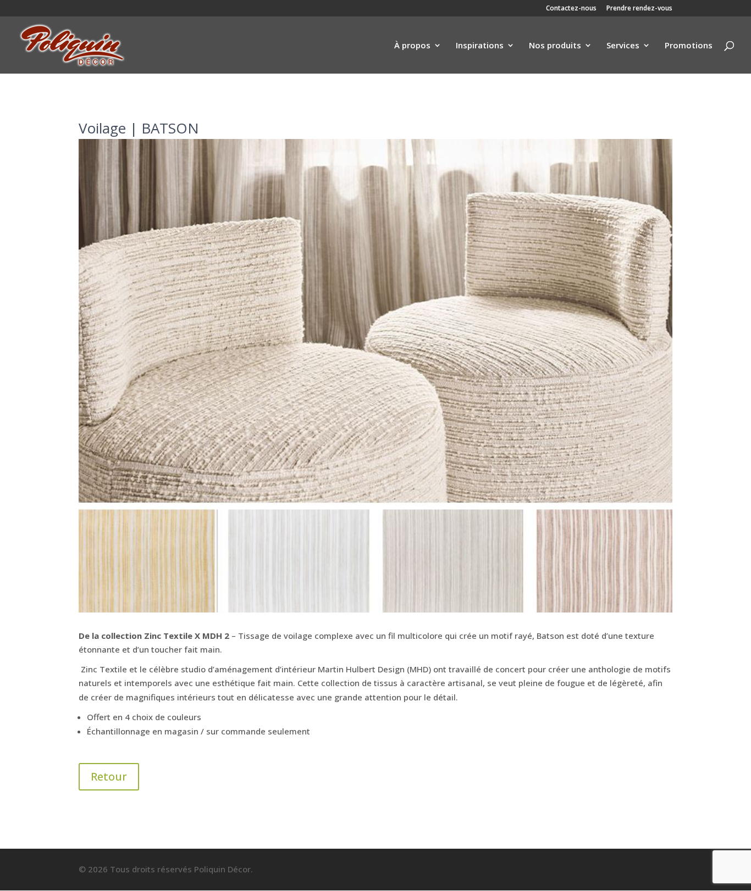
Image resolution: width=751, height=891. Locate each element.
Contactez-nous (571, 9)
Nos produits (555, 46)
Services (622, 46)
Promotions (689, 46)
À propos (412, 46)
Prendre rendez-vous (639, 9)
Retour (109, 776)
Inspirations (480, 46)
